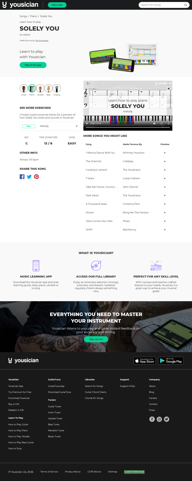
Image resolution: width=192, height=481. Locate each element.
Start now (57, 5)
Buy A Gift (13, 404)
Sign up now (96, 339)
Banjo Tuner (54, 436)
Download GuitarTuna (59, 392)
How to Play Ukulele (19, 436)
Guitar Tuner (54, 406)
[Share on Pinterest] (36, 176)
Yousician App (15, 386)
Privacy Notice (72, 471)
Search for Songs (94, 386)
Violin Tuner (54, 412)
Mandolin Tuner (56, 430)
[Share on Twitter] (29, 176)
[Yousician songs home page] (20, 5)
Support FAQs (127, 386)
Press (152, 410)
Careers (153, 398)
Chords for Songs (94, 398)
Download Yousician (19, 398)
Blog (151, 392)
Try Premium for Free (19, 392)
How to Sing (14, 448)
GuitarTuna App (56, 386)
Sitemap (112, 471)
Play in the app (33, 65)
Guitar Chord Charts (95, 392)
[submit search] (185, 4)
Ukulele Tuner (55, 418)
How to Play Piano (18, 430)
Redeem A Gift (16, 410)
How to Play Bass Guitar (21, 442)
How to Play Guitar (18, 424)
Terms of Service (49, 471)
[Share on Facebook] (22, 176)
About (152, 386)
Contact (153, 404)
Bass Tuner (54, 424)
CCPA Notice (94, 471)
